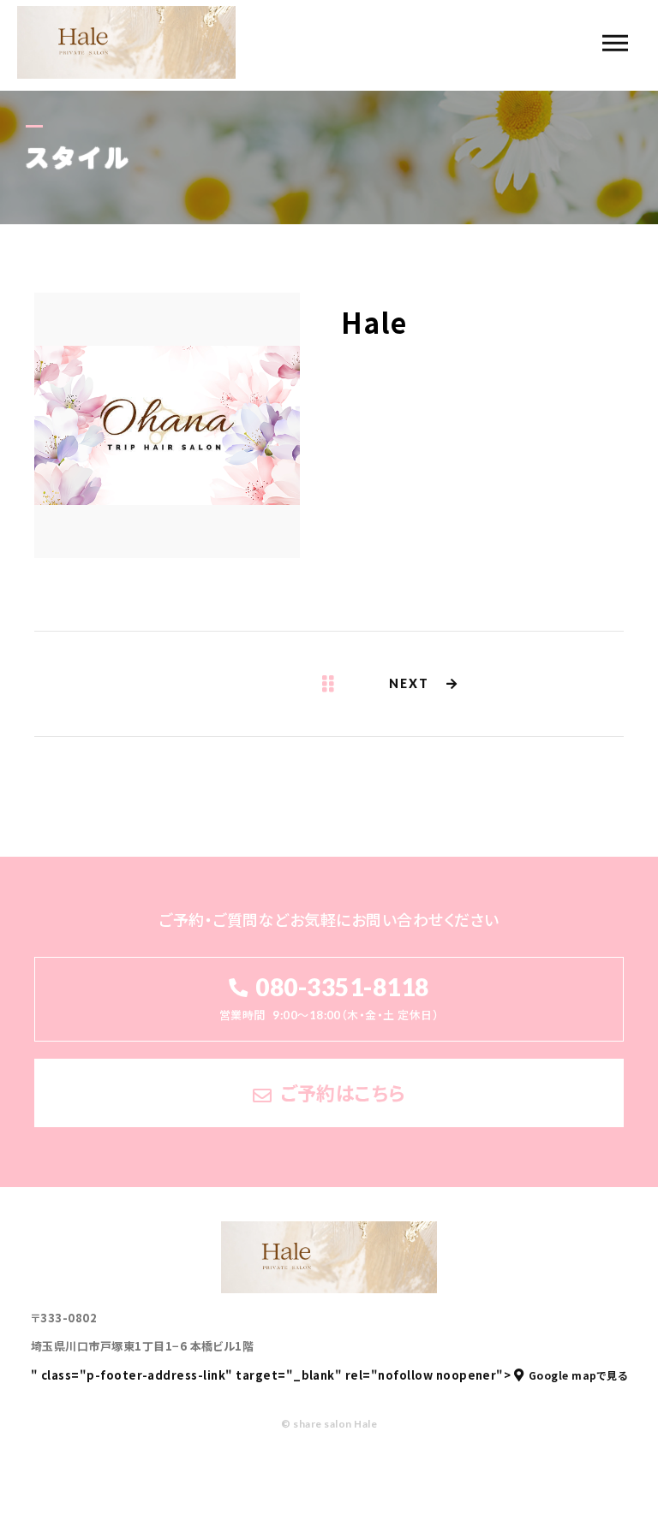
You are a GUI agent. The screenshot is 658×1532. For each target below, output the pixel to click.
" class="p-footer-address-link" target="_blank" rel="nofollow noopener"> (329, 1375)
